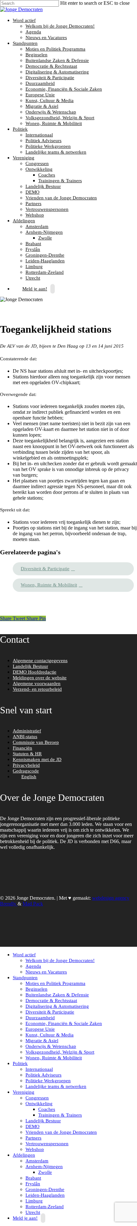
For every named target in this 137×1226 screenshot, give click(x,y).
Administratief (27, 730)
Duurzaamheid (40, 83)
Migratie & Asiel (41, 106)
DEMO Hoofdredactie (34, 672)
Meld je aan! (34, 288)
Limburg (34, 266)
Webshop (34, 215)
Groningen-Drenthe (44, 255)
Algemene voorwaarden (37, 683)
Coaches (46, 174)
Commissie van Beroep (36, 742)
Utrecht (32, 1212)
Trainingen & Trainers (60, 180)
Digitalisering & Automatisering (57, 71)
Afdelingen (23, 220)
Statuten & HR (27, 753)
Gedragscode (26, 770)
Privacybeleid (26, 765)
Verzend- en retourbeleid (37, 689)
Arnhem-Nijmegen (43, 232)
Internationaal (39, 134)
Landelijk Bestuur (43, 186)
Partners (33, 203)
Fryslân (32, 249)
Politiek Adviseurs (43, 140)
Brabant (33, 243)
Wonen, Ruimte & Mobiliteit (53, 123)
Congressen (37, 163)
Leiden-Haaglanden (45, 260)
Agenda (33, 31)
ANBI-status (25, 736)
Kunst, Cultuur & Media (49, 100)
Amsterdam (36, 226)
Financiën (22, 748)
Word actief (23, 20)
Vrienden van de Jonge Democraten (61, 197)
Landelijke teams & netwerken (55, 152)
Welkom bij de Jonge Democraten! (60, 26)
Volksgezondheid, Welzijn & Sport (59, 117)
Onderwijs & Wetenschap (50, 111)
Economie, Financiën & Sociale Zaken (63, 89)
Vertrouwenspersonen (46, 209)
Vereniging (23, 157)
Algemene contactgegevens (40, 660)
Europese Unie (40, 94)
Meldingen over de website (40, 677)
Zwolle (45, 237)
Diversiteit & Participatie (49, 77)
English (28, 776)
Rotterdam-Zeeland (44, 272)
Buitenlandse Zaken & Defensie (57, 60)
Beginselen (36, 54)
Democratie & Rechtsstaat (51, 66)
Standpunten (24, 43)
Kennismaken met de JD (37, 759)
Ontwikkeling (38, 169)
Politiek (19, 129)
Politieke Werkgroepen (48, 146)
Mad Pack (33, 903)
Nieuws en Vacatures (46, 37)
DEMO (32, 192)
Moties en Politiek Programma (55, 49)
